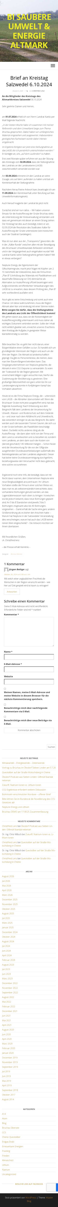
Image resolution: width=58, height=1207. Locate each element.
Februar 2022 (8, 1006)
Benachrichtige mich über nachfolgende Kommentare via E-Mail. (25, 710)
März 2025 (7, 922)
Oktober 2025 (8, 908)
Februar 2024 (8, 960)
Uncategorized (9, 1174)
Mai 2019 (6, 1080)
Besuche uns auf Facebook (29, 1184)
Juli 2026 (6, 881)
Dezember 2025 (10, 899)
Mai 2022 (6, 1001)
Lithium (5, 1164)
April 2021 (7, 1025)
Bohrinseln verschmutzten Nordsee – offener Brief (26, 794)
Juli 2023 (6, 969)
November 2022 (10, 987)
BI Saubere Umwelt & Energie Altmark (29, 31)
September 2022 (10, 992)
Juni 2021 (6, 1015)
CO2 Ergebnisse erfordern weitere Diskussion (24, 789)
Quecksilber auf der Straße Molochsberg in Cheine (26, 772)
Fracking (6, 1151)
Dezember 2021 (10, 1011)
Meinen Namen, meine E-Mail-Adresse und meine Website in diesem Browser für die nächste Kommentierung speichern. (27, 696)
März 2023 (7, 978)
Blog (4, 1123)
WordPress (30, 1197)
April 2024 (7, 955)
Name (8, 651)
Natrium (6, 1169)
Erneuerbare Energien (12, 1146)
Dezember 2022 (10, 983)
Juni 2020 (6, 1034)
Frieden (5, 1155)
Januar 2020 (8, 1052)
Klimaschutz (7, 1160)
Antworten (12, 591)
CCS (4, 1132)
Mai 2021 (6, 1020)
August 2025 (8, 913)
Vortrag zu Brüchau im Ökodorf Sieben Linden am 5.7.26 (29, 767)
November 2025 (10, 904)
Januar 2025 (8, 927)
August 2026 (8, 876)
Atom (4, 1118)
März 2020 (7, 1043)
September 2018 (10, 1090)
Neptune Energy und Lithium (15, 807)
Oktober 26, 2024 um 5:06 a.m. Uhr (17, 574)
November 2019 (10, 1062)
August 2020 (8, 1029)
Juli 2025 (6, 918)
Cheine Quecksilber (11, 1137)
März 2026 (7, 894)
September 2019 (10, 1066)
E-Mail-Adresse (13, 664)
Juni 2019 (6, 1076)
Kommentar (11, 614)
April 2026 (7, 890)
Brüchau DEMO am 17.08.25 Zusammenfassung (25, 811)
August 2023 (8, 964)
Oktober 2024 (8, 936)
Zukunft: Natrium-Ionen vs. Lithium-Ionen (21, 784)
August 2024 (8, 941)
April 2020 (7, 1038)
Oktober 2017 (8, 1094)
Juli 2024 (6, 946)
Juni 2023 (6, 973)
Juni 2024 (6, 950)
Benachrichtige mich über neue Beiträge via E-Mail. (28, 722)
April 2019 (7, 1085)
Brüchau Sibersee (16, 554)
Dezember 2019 (10, 1057)
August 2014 (8, 1099)
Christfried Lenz (38, 91)
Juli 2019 (6, 1071)
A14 (4, 1113)
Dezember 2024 (10, 932)
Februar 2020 (8, 1048)
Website (8, 676)
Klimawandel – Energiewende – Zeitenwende (23, 762)
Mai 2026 (6, 885)
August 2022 (8, 997)
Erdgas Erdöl (8, 1141)
